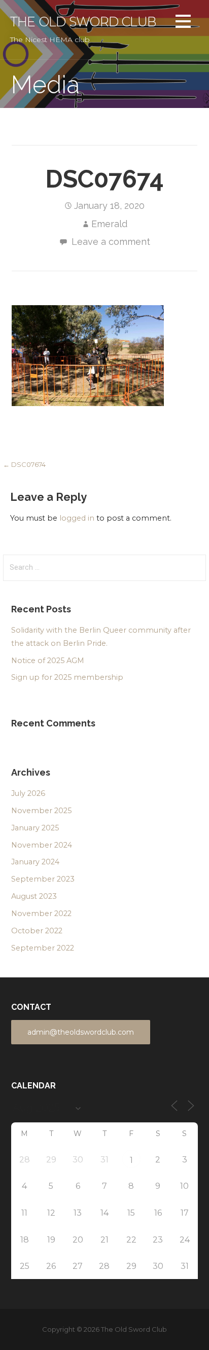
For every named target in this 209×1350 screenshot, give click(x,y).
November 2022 (41, 913)
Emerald (109, 223)
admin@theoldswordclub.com (80, 1032)
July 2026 (28, 793)
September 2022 (42, 948)
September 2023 (43, 879)
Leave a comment (111, 241)
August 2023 (34, 896)
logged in (76, 518)
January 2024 (35, 861)
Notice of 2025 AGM (47, 660)
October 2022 (36, 930)
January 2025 (35, 827)
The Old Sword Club (83, 21)
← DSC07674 (24, 464)
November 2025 (41, 810)
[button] (183, 23)
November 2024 (41, 845)
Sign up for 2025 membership (67, 677)
